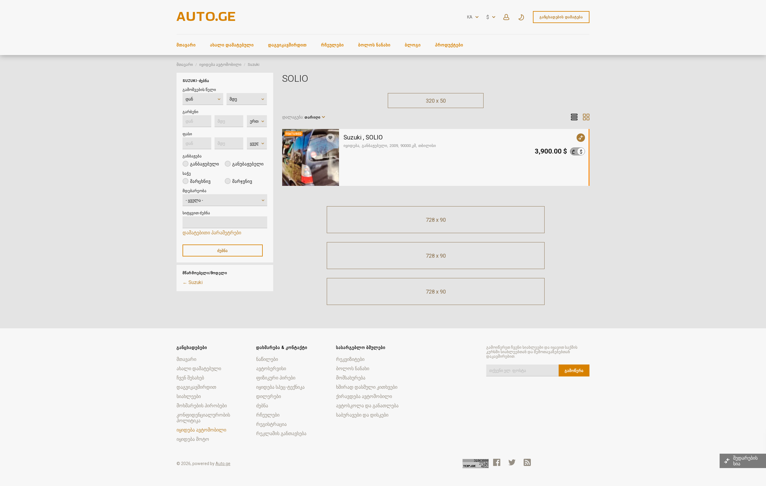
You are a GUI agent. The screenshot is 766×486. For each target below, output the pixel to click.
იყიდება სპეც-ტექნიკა (280, 387)
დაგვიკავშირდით (287, 44)
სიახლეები (189, 396)
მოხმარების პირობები (202, 405)
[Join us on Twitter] (512, 462)
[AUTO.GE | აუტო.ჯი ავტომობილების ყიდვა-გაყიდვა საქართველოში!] (206, 19)
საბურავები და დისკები (362, 415)
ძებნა (262, 405)
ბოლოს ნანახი (374, 44)
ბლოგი (413, 44)
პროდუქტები (449, 44)
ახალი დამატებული (232, 44)
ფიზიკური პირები (275, 378)
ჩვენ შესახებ (190, 378)
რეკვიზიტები (350, 359)
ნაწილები (267, 359)
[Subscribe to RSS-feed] (529, 462)
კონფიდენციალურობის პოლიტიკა (203, 417)
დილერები (268, 396)
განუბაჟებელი (248, 164)
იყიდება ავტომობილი (220, 64)
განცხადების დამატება (561, 17)
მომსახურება (350, 378)
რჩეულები (332, 44)
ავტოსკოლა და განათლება (367, 405)
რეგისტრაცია (271, 424)
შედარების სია (745, 461)
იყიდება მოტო (193, 439)
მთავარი (186, 44)
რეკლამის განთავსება (281, 433)
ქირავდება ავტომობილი (364, 396)
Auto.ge (222, 463)
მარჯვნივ (242, 181)
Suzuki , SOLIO (363, 137)
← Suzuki (193, 282)
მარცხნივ (200, 181)
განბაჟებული (204, 164)
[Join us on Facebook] (496, 462)
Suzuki (253, 64)
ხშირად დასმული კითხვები (366, 387)
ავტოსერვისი (271, 368)
